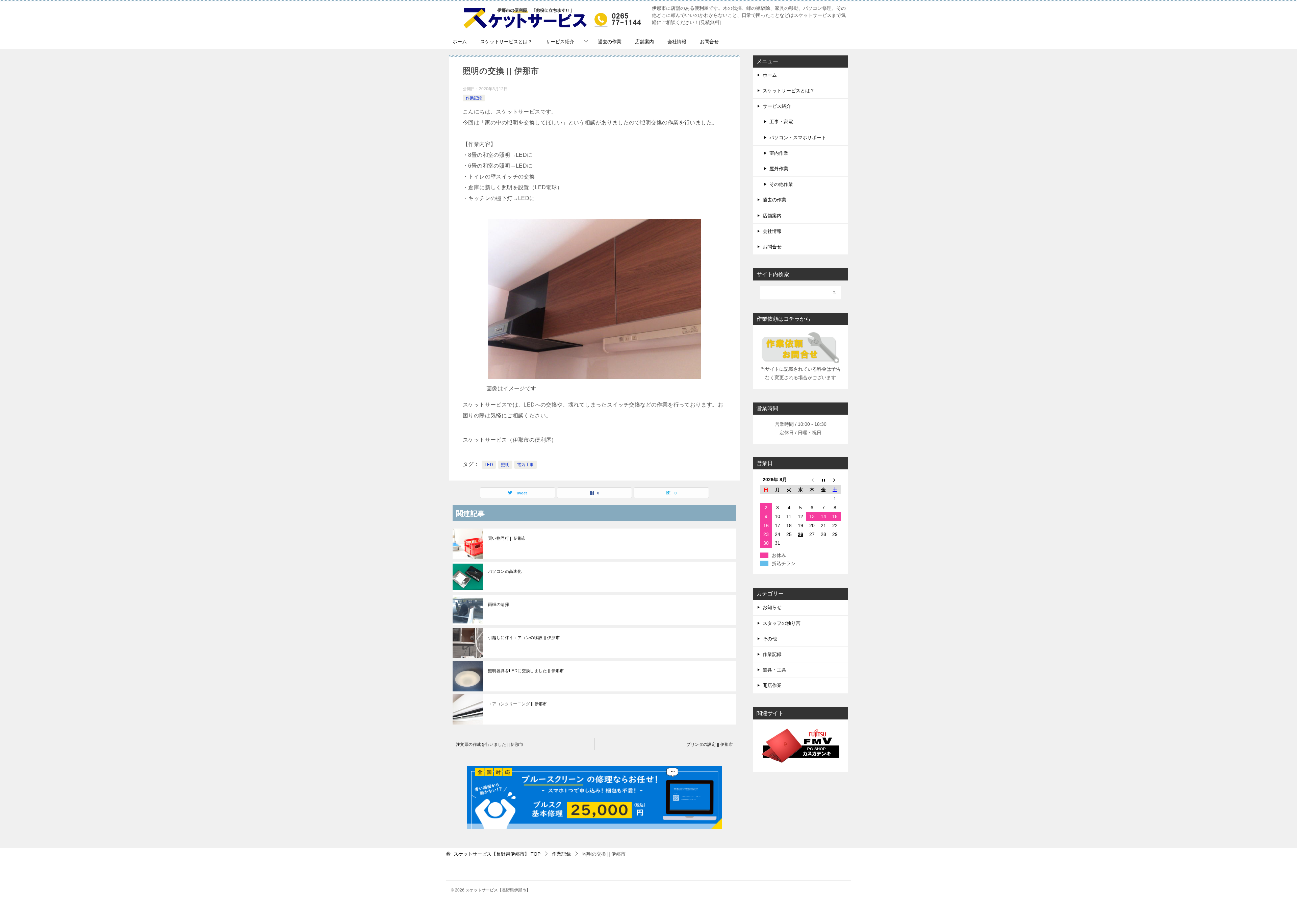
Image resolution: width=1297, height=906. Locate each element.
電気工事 (525, 464)
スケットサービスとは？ (506, 41)
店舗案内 (644, 41)
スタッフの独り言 (781, 623)
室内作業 (778, 153)
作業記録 (474, 98)
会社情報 (676, 41)
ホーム (460, 41)
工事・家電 (781, 121)
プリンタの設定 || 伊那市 (709, 744)
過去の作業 (609, 41)
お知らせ (772, 607)
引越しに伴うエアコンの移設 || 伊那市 (524, 637)
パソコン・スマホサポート (797, 137)
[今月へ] (823, 480)
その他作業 (781, 184)
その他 (770, 638)
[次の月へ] (835, 480)
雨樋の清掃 (498, 604)
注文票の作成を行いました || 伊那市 (490, 744)
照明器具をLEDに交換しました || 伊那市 (526, 670)
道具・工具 (774, 669)
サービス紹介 (560, 41)
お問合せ (709, 41)
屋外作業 (778, 168)
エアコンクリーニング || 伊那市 (517, 704)
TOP (497, 854)
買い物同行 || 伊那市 (507, 538)
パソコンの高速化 (505, 571)
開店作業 (772, 685)
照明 (505, 464)
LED (489, 464)
